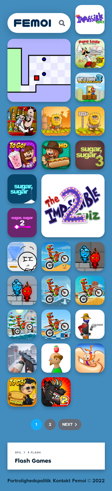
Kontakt (61, 480)
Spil (18, 452)
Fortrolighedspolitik (29, 480)
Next (67, 425)
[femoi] (32, 23)
